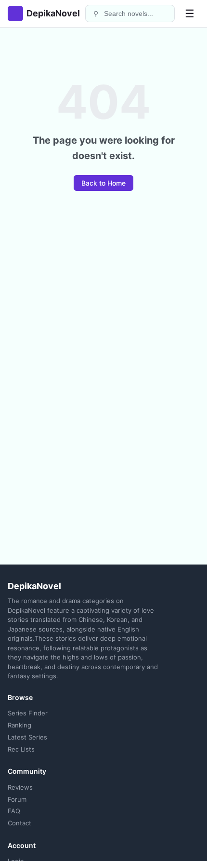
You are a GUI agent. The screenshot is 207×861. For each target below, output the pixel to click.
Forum (17, 799)
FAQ (14, 811)
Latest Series (27, 737)
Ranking (19, 725)
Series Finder (28, 713)
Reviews (20, 787)
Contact (19, 823)
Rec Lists (21, 749)
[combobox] (136, 13)
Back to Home (103, 183)
